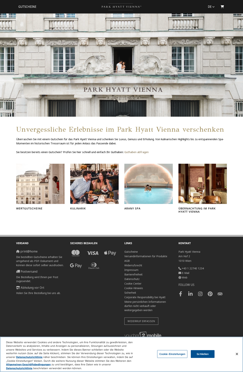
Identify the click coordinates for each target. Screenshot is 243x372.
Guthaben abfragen (136, 152)
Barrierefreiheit (133, 274)
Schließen (203, 353)
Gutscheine (27, 7)
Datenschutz (132, 279)
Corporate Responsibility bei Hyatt (145, 297)
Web (184, 277)
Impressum (131, 270)
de (209, 7)
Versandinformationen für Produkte (145, 256)
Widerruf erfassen (141, 321)
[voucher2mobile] (143, 335)
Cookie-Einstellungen (172, 353)
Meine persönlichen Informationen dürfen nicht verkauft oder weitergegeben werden (145, 306)
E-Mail (185, 273)
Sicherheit (130, 292)
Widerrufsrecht (133, 265)
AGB (127, 261)
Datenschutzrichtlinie (29, 357)
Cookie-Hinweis (133, 288)
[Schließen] (237, 354)
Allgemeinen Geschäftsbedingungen (28, 364)
